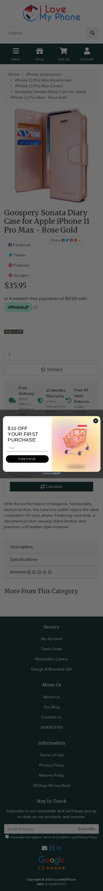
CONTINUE (27, 458)
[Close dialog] (95, 420)
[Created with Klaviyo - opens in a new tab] (51, 473)
